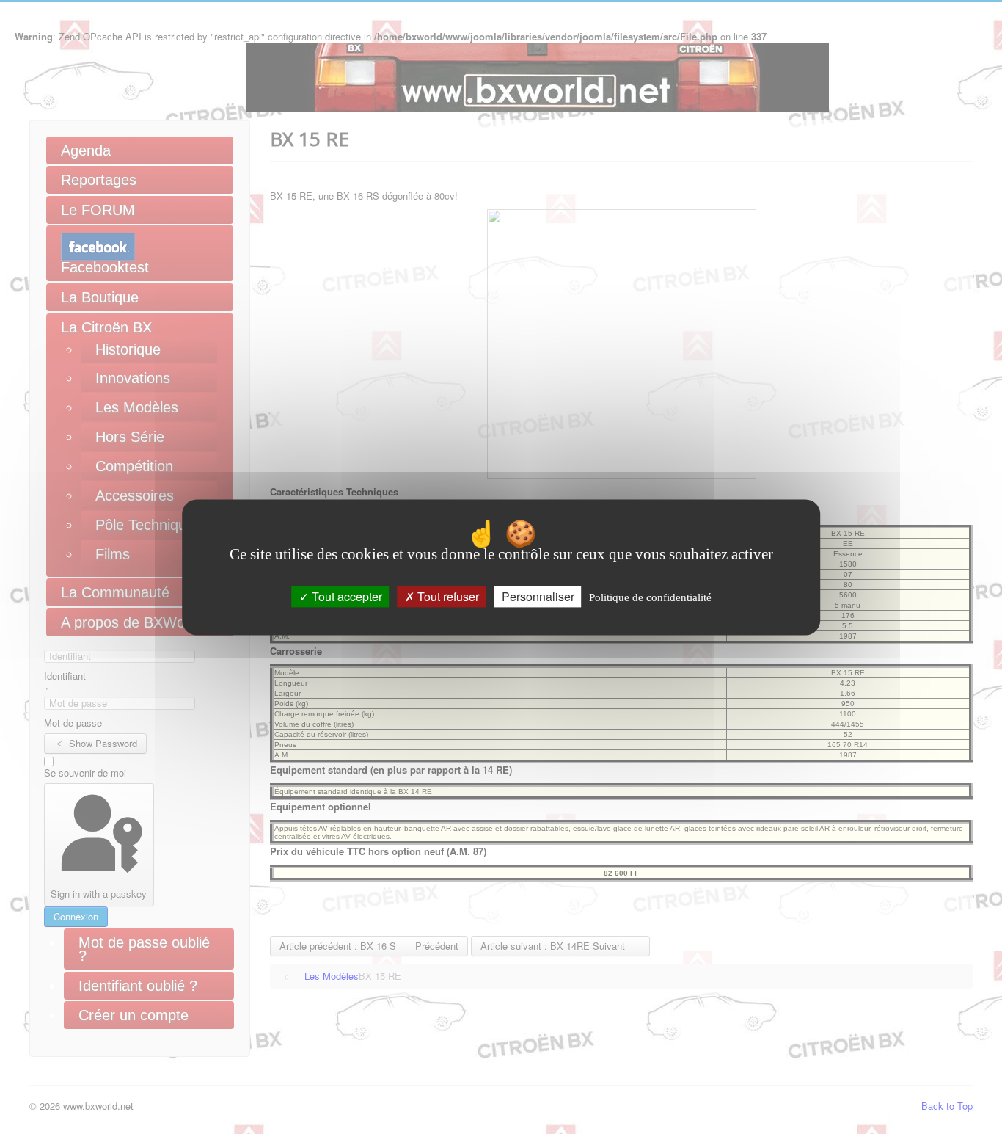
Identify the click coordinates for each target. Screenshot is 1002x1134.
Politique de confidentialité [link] (650, 597)
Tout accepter (345, 596)
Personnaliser (538, 596)
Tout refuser (446, 596)
